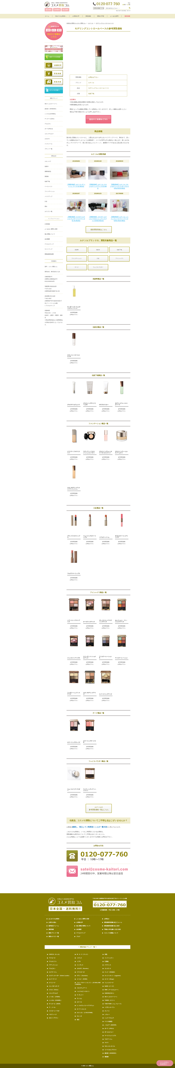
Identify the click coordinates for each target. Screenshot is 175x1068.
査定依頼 (127, 16)
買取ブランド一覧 (54, 933)
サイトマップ (48, 249)
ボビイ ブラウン (53, 1018)
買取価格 (88, 16)
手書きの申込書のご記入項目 (112, 929)
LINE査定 (47, 224)
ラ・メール (52, 1007)
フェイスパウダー (98, 267)
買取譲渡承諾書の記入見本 (111, 926)
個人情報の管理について (83, 926)
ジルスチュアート (82, 988)
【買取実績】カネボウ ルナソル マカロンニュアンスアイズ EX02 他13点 (98, 218)
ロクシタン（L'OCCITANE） (85, 1012)
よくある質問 (114, 16)
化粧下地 (119, 249)
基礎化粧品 (48, 171)
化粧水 (98, 249)
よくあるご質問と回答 (51, 229)
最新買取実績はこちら (99, 229)
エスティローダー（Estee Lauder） (59, 975)
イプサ (79, 961)
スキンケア (48, 161)
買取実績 (51, 929)
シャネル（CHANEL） (55, 1000)
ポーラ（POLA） (110, 1028)
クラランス (108, 965)
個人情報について (50, 234)
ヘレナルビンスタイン (83, 991)
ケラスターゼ (80, 972)
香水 (46, 206)
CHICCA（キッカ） (54, 954)
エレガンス (108, 968)
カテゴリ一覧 (48, 211)
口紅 (98, 258)
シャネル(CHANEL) (50, 114)
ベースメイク (48, 186)
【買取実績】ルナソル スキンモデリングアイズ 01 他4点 (98, 186)
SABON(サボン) (109, 993)
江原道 (106, 961)
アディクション (53, 965)
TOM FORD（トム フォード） (113, 1003)
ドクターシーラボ (54, 1011)
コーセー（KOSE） (82, 979)
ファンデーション (77, 258)
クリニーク (52, 982)
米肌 (106, 954)
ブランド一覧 (48, 149)
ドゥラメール (48, 143)
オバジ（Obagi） (110, 979)
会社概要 (47, 239)
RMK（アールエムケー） (112, 989)
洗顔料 (77, 249)
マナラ (106, 1042)
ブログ (78, 936)
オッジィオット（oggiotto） (113, 975)
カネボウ (47, 138)
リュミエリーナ (109, 982)
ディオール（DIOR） (55, 1003)
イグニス (79, 958)
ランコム (79, 998)
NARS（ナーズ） (110, 986)
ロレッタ (79, 1016)
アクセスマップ (49, 244)
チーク (77, 267)
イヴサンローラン (110, 1007)
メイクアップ (48, 196)
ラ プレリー (80, 995)
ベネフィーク (53, 1014)
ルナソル (79, 1002)
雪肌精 (106, 1056)
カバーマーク (53, 979)
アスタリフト (53, 961)
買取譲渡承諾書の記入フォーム (113, 922)
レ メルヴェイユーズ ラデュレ (85, 1005)
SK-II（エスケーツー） (51, 103)
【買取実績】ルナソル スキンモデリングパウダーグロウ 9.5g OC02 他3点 (119, 186)
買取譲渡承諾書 (49, 254)
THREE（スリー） (110, 1000)
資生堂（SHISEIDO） (51, 108)
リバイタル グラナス (110, 1049)
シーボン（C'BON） (55, 996)
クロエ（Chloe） (54, 989)
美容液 (46, 176)
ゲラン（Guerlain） (83, 975)
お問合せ (106, 918)
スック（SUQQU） (110, 972)
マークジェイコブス (110, 1035)
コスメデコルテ (49, 133)
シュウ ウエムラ (109, 1018)
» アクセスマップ (50, 305)
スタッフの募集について (111, 933)
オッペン (107, 1011)
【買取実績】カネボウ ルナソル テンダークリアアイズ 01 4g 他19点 (76, 218)
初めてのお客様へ (60, 16)
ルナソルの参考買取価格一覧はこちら (99, 808)
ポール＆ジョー (109, 1032)
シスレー (107, 1014)
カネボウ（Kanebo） (83, 968)
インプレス (80, 965)
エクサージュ (53, 972)
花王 (78, 1019)
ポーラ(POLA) (49, 128)
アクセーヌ (52, 958)
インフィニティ (109, 958)
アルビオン (48, 123)
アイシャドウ (119, 258)
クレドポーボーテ (54, 986)
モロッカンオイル (110, 1046)
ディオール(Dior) (49, 118)
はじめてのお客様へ (54, 918)
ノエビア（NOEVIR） (111, 1025)
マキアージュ (108, 1039)
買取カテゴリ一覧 (54, 936)
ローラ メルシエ (81, 1009)
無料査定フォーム (54, 926)
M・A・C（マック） (83, 954)
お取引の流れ (52, 922)
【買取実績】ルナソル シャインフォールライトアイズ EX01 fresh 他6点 (119, 218)
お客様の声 (75, 16)
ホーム (47, 16)
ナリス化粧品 (108, 1021)
